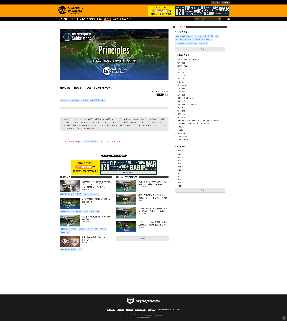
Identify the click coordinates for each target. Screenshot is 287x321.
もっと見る (200, 49)
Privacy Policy (152, 310)
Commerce (120, 310)
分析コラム (107, 19)
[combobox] (206, 19)
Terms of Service (140, 310)
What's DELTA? (111, 310)
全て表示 (142, 238)
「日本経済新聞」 (91, 141)
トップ (59, 19)
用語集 (115, 19)
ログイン (215, 2)
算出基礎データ (125, 19)
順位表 (99, 19)
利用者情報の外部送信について (169, 310)
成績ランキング (69, 19)
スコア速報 (91, 19)
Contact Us (129, 310)
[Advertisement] (192, 210)
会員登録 (225, 2)
